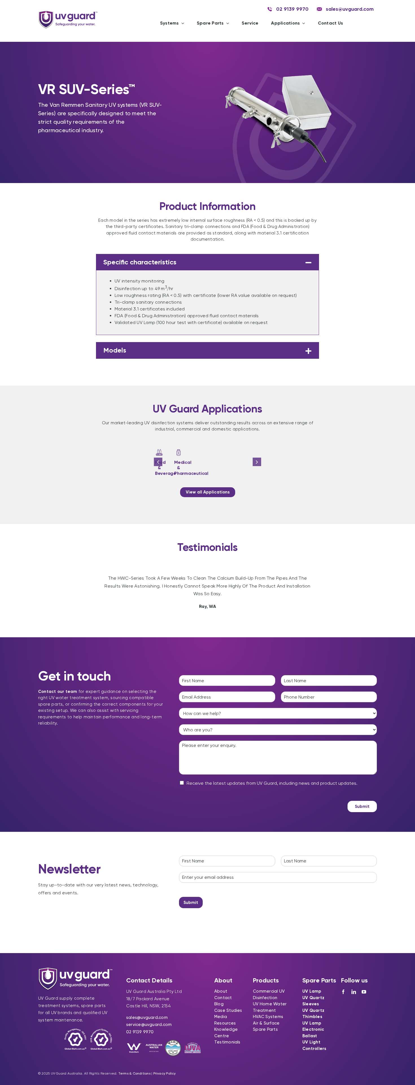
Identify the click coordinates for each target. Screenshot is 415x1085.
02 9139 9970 (140, 1031)
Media (220, 1016)
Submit (362, 806)
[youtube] (364, 992)
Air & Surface (266, 1023)
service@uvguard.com (149, 1024)
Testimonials (227, 1042)
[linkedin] (353, 992)
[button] (207, 262)
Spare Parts (265, 1029)
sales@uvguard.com (147, 1017)
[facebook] (343, 992)
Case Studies (228, 1010)
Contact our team (57, 691)
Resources (225, 1023)
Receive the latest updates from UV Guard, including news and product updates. (272, 783)
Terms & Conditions (134, 1073)
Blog (219, 1003)
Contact (223, 997)
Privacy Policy (164, 1073)
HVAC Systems (268, 1016)
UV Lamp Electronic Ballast (313, 1029)
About (220, 991)
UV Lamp (312, 991)
